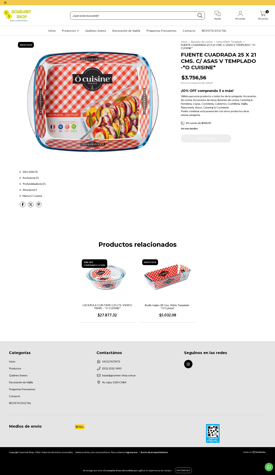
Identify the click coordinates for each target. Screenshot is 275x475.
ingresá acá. (132, 452)
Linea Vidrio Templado (229, 41)
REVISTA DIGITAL (214, 30)
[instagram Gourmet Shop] (5, 2)
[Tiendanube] (254, 452)
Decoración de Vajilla (126, 30)
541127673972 (111, 361)
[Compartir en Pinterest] (39, 205)
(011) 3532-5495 (112, 368)
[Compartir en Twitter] (31, 205)
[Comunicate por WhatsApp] (269, 467)
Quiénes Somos (95, 30)
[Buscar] (200, 15)
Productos (69, 30)
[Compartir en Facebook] (23, 205)
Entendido (183, 470)
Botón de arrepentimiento (154, 452)
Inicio (52, 30)
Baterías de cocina (202, 41)
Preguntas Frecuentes (161, 30)
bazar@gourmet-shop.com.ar (119, 375)
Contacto (189, 30)
